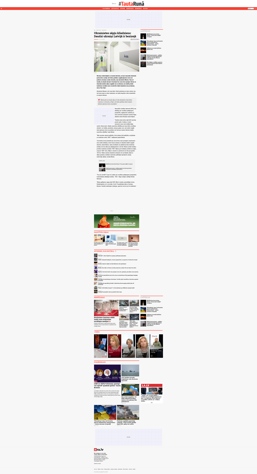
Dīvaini (122, 8)
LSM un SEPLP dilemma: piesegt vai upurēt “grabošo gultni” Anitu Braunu (107, 386)
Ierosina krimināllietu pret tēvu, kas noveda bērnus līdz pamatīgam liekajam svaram (118, 276)
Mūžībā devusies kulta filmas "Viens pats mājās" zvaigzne (119, 164)
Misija (102, 469)
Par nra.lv (95, 469)
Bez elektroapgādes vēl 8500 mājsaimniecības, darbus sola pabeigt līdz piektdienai (129, 399)
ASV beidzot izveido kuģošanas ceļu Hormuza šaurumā (129, 379)
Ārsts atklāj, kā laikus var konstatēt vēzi (110, 244)
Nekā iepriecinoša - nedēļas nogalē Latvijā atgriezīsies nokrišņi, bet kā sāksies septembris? (119, 169)
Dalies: (111, 210)
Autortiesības (120, 469)
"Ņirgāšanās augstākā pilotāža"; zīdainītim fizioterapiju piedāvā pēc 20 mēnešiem (116, 284)
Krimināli (138, 8)
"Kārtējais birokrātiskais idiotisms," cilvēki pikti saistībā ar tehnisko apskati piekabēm (118, 280)
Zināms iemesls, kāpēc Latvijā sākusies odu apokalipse (112, 263)
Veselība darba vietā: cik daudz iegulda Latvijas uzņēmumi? (122, 244)
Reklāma (99, 469)
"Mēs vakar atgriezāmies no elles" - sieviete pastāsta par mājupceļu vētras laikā (134, 323)
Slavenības (106, 8)
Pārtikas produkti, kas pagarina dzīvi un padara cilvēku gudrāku (133, 244)
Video (97, 332)
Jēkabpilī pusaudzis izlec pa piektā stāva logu (110, 292)
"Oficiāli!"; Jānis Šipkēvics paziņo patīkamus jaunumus (112, 255)
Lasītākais (145, 31)
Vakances (130, 469)
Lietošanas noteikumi (113, 469)
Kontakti (134, 469)
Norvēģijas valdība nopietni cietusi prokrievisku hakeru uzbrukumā (154, 63)
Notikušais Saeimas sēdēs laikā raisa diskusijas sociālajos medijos (104, 319)
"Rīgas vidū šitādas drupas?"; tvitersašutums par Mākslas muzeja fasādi (116, 288)
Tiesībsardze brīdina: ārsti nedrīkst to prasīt (99, 244)
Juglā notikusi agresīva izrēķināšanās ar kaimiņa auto (123, 309)
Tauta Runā (98, 30)
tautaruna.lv (96, 39)
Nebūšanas (130, 8)
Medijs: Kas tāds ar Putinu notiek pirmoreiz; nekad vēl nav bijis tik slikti (117, 267)
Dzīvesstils (115, 8)
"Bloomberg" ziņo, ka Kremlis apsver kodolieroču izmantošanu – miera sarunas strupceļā (155, 43)
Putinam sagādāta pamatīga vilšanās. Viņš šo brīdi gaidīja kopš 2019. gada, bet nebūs (126, 422)
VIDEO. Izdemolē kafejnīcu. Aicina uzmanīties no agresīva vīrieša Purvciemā (117, 259)
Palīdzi (145, 8)
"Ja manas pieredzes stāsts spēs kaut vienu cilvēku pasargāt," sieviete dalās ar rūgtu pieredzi (123, 323)
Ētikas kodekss (125, 469)
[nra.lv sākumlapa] (114, 3)
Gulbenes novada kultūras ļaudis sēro (154, 48)
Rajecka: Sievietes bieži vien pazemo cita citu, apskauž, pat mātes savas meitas (118, 271)
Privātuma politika (107, 469)
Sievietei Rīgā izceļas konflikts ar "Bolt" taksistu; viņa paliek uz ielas (134, 309)
